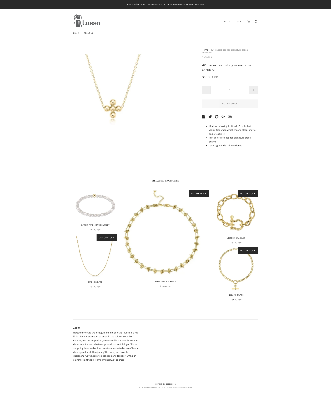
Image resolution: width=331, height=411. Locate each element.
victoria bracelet (236, 238)
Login (239, 22)
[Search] (256, 22)
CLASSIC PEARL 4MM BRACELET (95, 225)
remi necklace (95, 282)
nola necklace (236, 295)
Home (76, 33)
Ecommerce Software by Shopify (178, 387)
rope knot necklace (165, 281)
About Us (89, 33)
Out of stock (230, 104)
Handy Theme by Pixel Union (151, 387)
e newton (207, 57)
